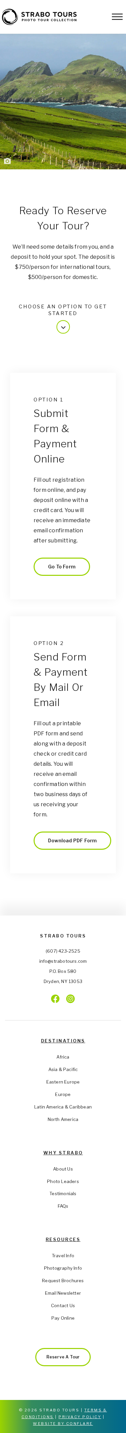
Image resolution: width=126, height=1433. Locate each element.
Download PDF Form (72, 840)
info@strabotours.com (63, 961)
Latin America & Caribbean (63, 1106)
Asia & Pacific (63, 1069)
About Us (63, 1169)
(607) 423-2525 (63, 951)
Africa (62, 1057)
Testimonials (62, 1193)
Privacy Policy (79, 1416)
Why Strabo (63, 1152)
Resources (63, 1239)
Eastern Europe (63, 1082)
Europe (63, 1094)
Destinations (63, 1040)
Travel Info (63, 1255)
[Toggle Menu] (117, 16)
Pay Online (63, 1318)
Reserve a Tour (63, 1356)
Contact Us (63, 1305)
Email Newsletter (63, 1293)
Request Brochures (63, 1280)
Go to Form (62, 566)
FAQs (63, 1206)
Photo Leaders (63, 1181)
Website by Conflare (63, 1423)
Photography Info (63, 1268)
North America (63, 1119)
